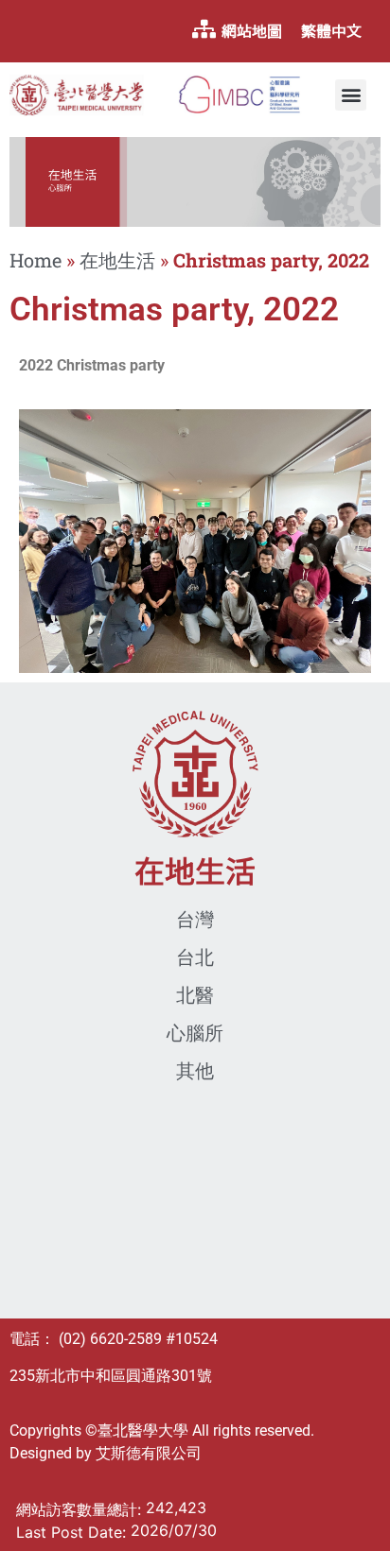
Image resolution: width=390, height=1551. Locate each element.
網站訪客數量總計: (81, 1509)
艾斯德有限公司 (149, 1453)
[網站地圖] (203, 29)
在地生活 (117, 260)
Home (35, 260)
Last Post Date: (73, 1532)
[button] (350, 95)
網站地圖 (252, 31)
